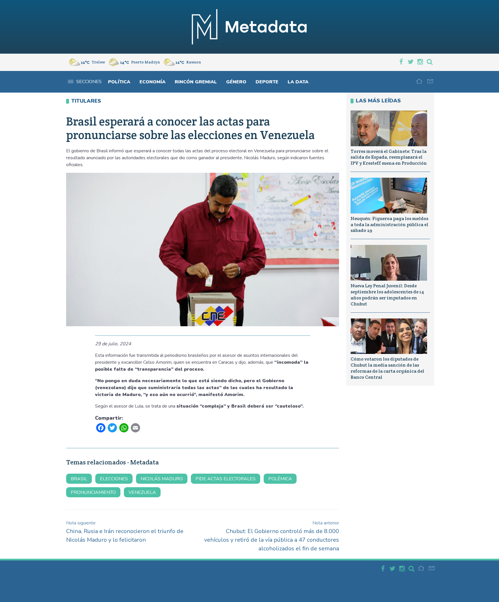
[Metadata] (249, 27)
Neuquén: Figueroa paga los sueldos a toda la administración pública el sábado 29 (389, 224)
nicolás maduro (162, 479)
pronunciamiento (93, 492)
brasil (79, 479)
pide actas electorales (225, 479)
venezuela (142, 492)
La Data (298, 82)
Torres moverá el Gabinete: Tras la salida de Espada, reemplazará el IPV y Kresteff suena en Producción (389, 157)
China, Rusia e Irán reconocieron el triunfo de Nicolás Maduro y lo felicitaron (124, 532)
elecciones (114, 479)
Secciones (89, 81)
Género (236, 82)
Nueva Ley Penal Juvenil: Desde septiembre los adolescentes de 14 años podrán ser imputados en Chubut (387, 295)
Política (119, 82)
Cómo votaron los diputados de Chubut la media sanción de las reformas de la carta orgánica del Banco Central (387, 368)
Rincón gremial (196, 82)
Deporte (267, 82)
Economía (152, 82)
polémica (280, 479)
